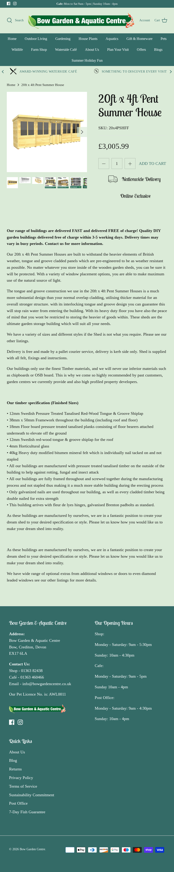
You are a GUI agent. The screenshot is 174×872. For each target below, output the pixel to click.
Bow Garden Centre (32, 849)
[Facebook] (8, 3)
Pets (164, 39)
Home (12, 39)
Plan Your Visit (118, 49)
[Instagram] (15, 3)
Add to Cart (152, 163)
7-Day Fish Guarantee (27, 812)
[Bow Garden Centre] (81, 20)
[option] (47, 132)
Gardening (62, 39)
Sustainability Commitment (31, 795)
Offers (141, 49)
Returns (15, 769)
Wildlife (17, 49)
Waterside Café (66, 49)
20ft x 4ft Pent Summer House (42, 85)
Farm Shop (39, 49)
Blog (13, 760)
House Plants (88, 39)
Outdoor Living (36, 39)
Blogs (158, 49)
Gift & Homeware (139, 39)
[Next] (82, 132)
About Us (92, 49)
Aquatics (112, 39)
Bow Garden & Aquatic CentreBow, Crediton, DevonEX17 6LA (34, 647)
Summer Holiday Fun (87, 60)
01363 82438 (32, 670)
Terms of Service (23, 786)
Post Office (18, 803)
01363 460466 (32, 677)
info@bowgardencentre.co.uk (46, 683)
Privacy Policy (21, 777)
